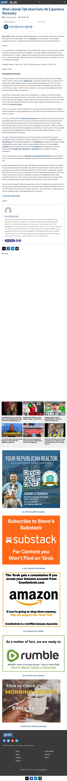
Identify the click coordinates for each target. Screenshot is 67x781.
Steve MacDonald (11, 17)
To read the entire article (11, 196)
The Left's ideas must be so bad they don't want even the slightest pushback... (12, 440)
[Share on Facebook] (8, 248)
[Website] (20, 240)
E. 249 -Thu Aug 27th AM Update (33, 568)
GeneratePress (42, 769)
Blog (6, 253)
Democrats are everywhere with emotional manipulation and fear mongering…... (32, 440)
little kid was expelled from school (37, 156)
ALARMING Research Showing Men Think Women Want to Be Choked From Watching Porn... (12, 419)
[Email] (17, 240)
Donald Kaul (38, 142)
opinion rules (28, 81)
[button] (39, 2)
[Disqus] (33, 325)
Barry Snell (6, 36)
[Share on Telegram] (12, 248)
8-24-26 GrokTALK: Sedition (33, 631)
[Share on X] (4, 248)
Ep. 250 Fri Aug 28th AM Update (33, 512)
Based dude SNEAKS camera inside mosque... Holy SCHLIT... (33, 418)
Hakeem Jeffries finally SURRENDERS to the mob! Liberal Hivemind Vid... (53, 419)
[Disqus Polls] (33, 279)
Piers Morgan (6, 142)
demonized (36, 149)
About (18, 754)
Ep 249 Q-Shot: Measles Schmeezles (33, 726)
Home (17, 751)
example (37, 146)
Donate (18, 760)
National (47, 754)
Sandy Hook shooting (29, 118)
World (47, 757)
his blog (32, 38)
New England (49, 751)
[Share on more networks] (17, 248)
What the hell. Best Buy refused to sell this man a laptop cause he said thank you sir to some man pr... (55, 441)
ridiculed (25, 149)
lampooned (17, 149)
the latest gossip (16, 104)
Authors (18, 757)
